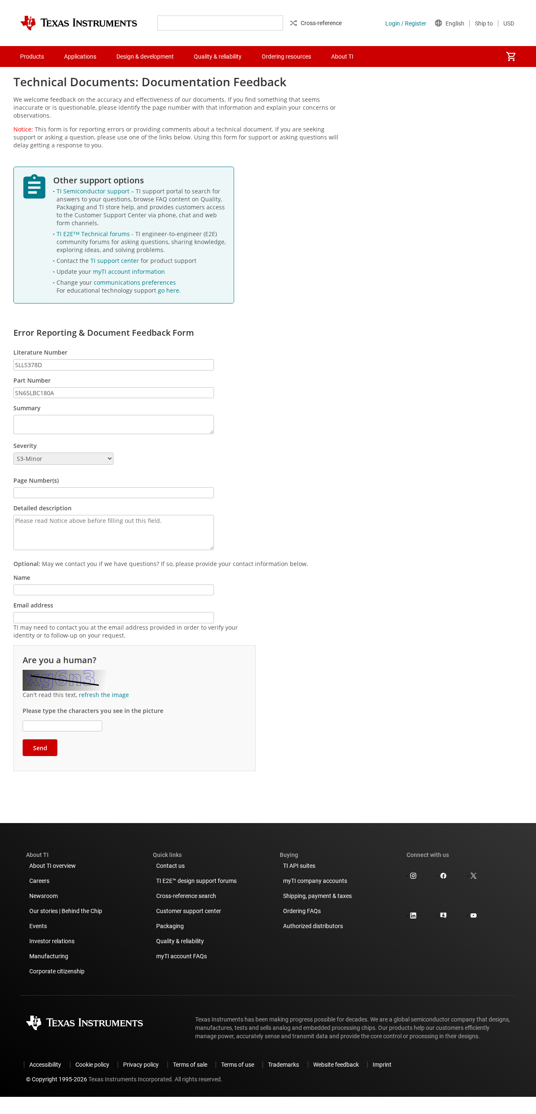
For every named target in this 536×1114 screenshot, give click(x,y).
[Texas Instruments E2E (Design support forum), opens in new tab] (443, 916)
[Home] (78, 23)
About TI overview (52, 865)
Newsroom (43, 896)
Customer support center (188, 911)
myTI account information (129, 271)
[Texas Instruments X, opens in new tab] (473, 876)
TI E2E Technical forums (94, 234)
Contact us (170, 865)
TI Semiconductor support (94, 191)
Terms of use (237, 1064)
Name (21, 577)
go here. (169, 290)
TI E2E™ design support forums (196, 880)
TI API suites (299, 865)
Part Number (32, 380)
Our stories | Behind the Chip (65, 911)
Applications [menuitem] (80, 56)
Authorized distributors (313, 926)
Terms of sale (190, 1064)
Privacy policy (141, 1064)
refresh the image (104, 695)
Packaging (170, 926)
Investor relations (52, 941)
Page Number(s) (36, 480)
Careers (39, 880)
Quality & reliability (180, 941)
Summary (27, 408)
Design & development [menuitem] (145, 56)
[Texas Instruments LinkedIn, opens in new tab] (413, 916)
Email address (33, 605)
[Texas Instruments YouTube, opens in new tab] (473, 916)
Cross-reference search (186, 896)
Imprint (382, 1064)
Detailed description (42, 508)
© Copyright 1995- (56, 1079)
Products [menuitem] (32, 56)
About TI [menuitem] (342, 56)
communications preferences (135, 282)
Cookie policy (92, 1064)
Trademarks (283, 1064)
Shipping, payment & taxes (317, 896)
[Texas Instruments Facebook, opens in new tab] (443, 876)
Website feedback (336, 1064)
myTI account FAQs (181, 956)
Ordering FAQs (302, 911)
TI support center (115, 261)
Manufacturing (48, 956)
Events (38, 926)
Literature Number (40, 352)
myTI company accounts (315, 880)
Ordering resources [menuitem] (286, 56)
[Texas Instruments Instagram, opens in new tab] (413, 876)
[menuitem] (511, 56)
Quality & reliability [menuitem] (218, 56)
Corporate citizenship (57, 971)
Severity (25, 446)
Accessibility (45, 1064)
